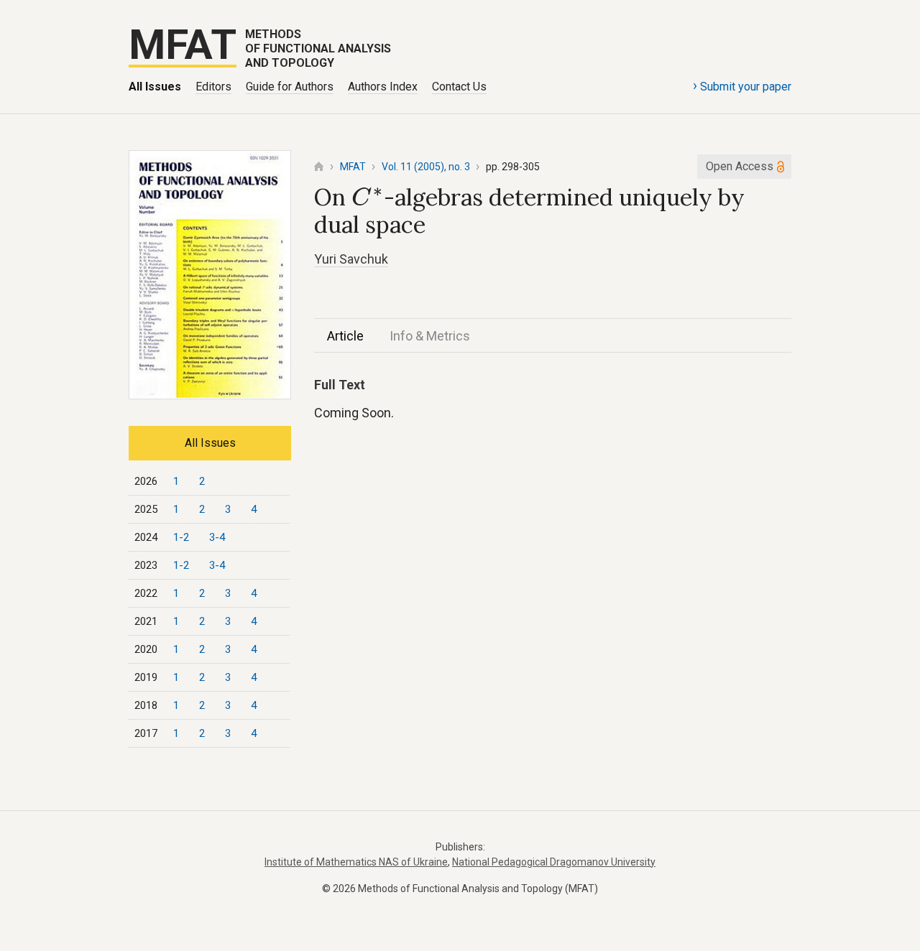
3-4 (217, 537)
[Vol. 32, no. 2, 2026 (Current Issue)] (210, 394)
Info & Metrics (430, 335)
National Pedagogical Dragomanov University (554, 862)
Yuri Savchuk (351, 258)
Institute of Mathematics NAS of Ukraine (356, 862)
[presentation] (367, 197)
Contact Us (459, 86)
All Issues (155, 86)
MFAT (353, 166)
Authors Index (383, 86)
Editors (213, 86)
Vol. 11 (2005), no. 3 (426, 166)
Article (345, 335)
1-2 (181, 537)
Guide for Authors (290, 86)
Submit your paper (742, 85)
